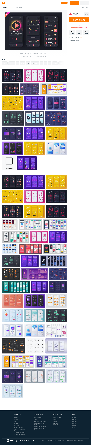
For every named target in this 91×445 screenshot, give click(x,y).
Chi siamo (55, 421)
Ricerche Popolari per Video (39, 429)
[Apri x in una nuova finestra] (30, 440)
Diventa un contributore (55, 424)
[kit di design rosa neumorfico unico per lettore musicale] (39, 237)
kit (49, 63)
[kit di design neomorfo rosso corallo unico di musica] (12, 301)
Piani (59, 3)
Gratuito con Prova (79, 19)
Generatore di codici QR (19, 434)
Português (74, 421)
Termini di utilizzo (60, 440)
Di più (32, 3)
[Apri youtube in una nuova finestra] (33, 440)
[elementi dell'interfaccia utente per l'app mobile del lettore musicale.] (12, 103)
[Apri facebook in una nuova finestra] (20, 440)
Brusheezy (16, 417)
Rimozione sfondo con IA (19, 432)
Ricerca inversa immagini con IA (20, 430)
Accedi (84, 3)
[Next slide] (64, 63)
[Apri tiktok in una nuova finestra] (28, 440)
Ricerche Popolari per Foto (40, 426)
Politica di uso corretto (78, 440)
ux (45, 63)
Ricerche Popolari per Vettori (39, 424)
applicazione (35, 63)
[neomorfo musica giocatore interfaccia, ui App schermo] (27, 163)
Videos (19, 3)
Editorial (26, 3)
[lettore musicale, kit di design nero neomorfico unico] (11, 274)
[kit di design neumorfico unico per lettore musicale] (56, 75)
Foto (13, 3)
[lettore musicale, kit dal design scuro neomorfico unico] (58, 287)
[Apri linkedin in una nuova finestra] (24, 440)
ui (41, 63)
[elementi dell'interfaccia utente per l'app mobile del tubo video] (13, 345)
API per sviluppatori (18, 427)
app (28, 63)
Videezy (15, 421)
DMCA (35, 419)
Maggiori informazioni (74, 40)
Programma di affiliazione (40, 421)
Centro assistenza (57, 417)
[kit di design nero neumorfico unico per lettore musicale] (10, 89)
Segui (86, 14)
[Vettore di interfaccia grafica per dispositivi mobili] (34, 118)
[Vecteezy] (3, 3)
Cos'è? (80, 37)
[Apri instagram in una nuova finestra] (22, 440)
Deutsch (74, 423)
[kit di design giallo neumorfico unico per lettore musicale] (56, 133)
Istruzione (16, 425)
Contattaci (55, 419)
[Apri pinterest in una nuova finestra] (26, 440)
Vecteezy (16, 419)
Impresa (16, 423)
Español (74, 419)
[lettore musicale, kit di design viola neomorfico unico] (30, 261)
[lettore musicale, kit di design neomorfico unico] (13, 118)
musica (4, 63)
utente (55, 63)
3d (17, 63)
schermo (62, 63)
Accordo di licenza (38, 417)
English (74, 417)
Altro (73, 427)
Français (74, 425)
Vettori (7, 3)
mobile (22, 63)
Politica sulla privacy (69, 440)
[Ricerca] (83, 7)
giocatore (11, 63)
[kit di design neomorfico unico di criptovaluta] (12, 148)
